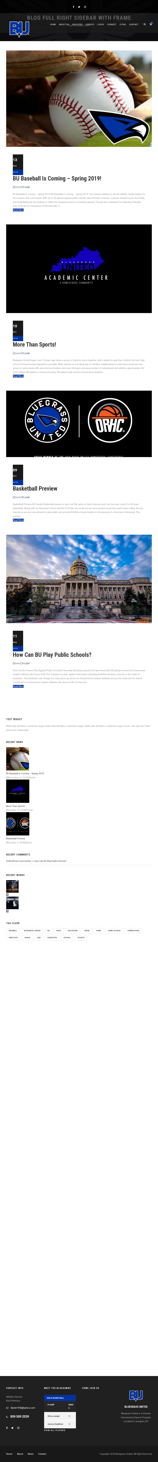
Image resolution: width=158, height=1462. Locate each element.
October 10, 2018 (16, 810)
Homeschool (133, 931)
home (98, 931)
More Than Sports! (34, 344)
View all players (54, 1430)
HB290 (86, 931)
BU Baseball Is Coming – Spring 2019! (57, 178)
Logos (100, 24)
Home (53, 24)
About (20, 1454)
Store (123, 24)
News (30, 1454)
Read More (18, 210)
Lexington (52, 938)
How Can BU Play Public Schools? (52, 654)
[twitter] (79, 7)
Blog (24, 187)
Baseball (13, 931)
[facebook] (73, 7)
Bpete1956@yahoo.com (23, 1407)
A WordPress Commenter (18, 861)
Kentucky (13, 938)
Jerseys (90, 24)
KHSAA (27, 938)
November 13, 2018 (18, 777)
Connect (112, 24)
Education (72, 931)
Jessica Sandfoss (55, 1424)
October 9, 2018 (16, 842)
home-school (114, 931)
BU (48, 931)
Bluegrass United (32, 931)
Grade (71, 1406)
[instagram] (85, 7)
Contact (133, 24)
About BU (64, 24)
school (67, 938)
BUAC (58, 931)
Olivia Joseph (54, 1416)
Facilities (77, 24)
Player (51, 1404)
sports (81, 938)
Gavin (17, 187)
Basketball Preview (35, 488)
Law (39, 938)
